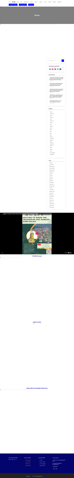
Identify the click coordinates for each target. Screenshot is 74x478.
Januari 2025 (51, 184)
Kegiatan (51, 140)
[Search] (63, 60)
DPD (50, 133)
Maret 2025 (51, 180)
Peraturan (51, 145)
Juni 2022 (51, 198)
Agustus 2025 (51, 171)
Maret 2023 (51, 193)
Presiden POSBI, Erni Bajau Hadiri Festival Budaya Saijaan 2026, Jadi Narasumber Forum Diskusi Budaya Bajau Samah (56, 84)
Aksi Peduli (52, 113)
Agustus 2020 (51, 205)
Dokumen (51, 126)
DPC (50, 131)
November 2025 (51, 168)
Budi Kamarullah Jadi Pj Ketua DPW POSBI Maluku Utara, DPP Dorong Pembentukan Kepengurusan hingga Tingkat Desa (56, 90)
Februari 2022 (51, 200)
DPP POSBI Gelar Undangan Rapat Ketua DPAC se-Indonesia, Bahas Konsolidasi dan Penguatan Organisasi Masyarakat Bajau (56, 96)
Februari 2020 (51, 207)
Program (51, 149)
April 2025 (51, 178)
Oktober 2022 (51, 194)
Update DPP (52, 154)
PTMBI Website (45, 476)
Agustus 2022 (51, 196)
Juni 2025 (51, 175)
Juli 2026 (50, 162)
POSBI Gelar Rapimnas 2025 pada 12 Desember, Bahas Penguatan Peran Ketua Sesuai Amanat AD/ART (24, 62)
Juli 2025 (50, 173)
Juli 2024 (50, 187)
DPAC (51, 129)
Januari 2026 (51, 164)
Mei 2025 (50, 177)
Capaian (51, 122)
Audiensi (51, 117)
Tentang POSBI (52, 152)
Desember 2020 (51, 203)
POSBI (14, 2)
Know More (12, 74)
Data (50, 124)
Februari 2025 (51, 182)
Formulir (51, 136)
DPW (51, 135)
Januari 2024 (51, 189)
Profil (51, 147)
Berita (51, 119)
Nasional (51, 142)
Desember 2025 (51, 166)
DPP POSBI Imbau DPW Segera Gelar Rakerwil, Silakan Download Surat (55, 101)
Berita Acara (52, 120)
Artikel (51, 115)
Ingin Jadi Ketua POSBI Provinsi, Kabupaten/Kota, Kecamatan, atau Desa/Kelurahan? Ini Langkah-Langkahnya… (26, 85)
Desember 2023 (51, 191)
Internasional (52, 138)
